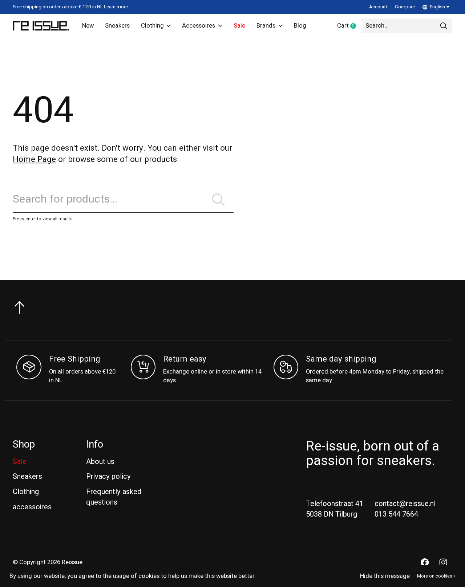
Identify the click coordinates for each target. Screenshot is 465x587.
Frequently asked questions (113, 496)
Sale (239, 25)
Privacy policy (108, 476)
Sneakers (117, 25)
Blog (300, 25)
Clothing (152, 25)
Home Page (34, 159)
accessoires (32, 507)
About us (100, 461)
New (88, 25)
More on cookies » (436, 576)
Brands (265, 25)
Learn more (116, 7)
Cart (349, 26)
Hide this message (385, 576)
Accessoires (198, 25)
